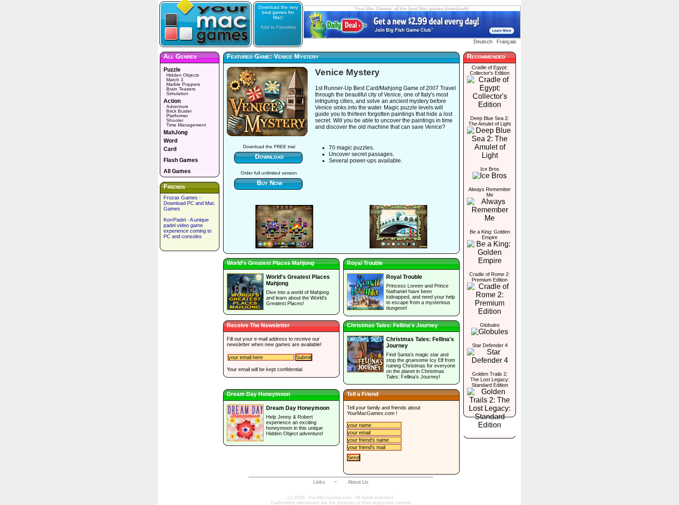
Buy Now (269, 182)
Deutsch (482, 41)
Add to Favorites (278, 27)
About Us (358, 482)
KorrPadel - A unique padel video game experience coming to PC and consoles (188, 228)
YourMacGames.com (370, 413)
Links (319, 482)
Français (506, 41)
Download (269, 156)
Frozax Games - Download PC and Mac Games (189, 203)
